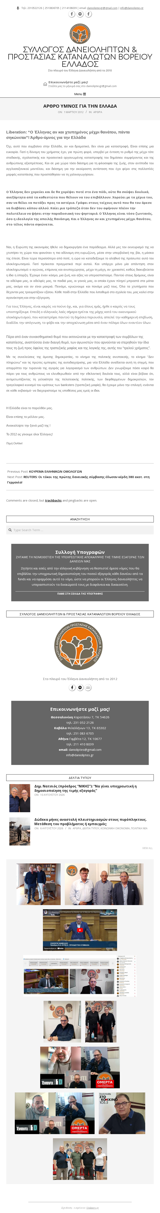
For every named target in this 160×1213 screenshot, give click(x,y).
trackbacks (53, 500)
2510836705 (52, 8)
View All (147, 848)
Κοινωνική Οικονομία (115, 828)
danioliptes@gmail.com (85, 749)
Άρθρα (97, 112)
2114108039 (69, 8)
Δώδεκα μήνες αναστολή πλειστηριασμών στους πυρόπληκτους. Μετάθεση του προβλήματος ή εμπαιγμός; (90, 821)
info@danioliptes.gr (132, 8)
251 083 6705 (83, 733)
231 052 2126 (83, 722)
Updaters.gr (92, 1207)
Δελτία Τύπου (90, 828)
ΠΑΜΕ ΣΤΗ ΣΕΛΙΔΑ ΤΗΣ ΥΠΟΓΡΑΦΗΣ (80, 593)
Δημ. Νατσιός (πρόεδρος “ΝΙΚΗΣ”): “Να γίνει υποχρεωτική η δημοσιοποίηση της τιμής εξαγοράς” (85, 788)
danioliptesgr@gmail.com (102, 8)
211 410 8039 (83, 744)
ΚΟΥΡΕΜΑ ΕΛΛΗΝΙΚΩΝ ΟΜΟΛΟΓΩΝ (55, 471)
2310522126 (35, 8)
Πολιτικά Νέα (139, 828)
